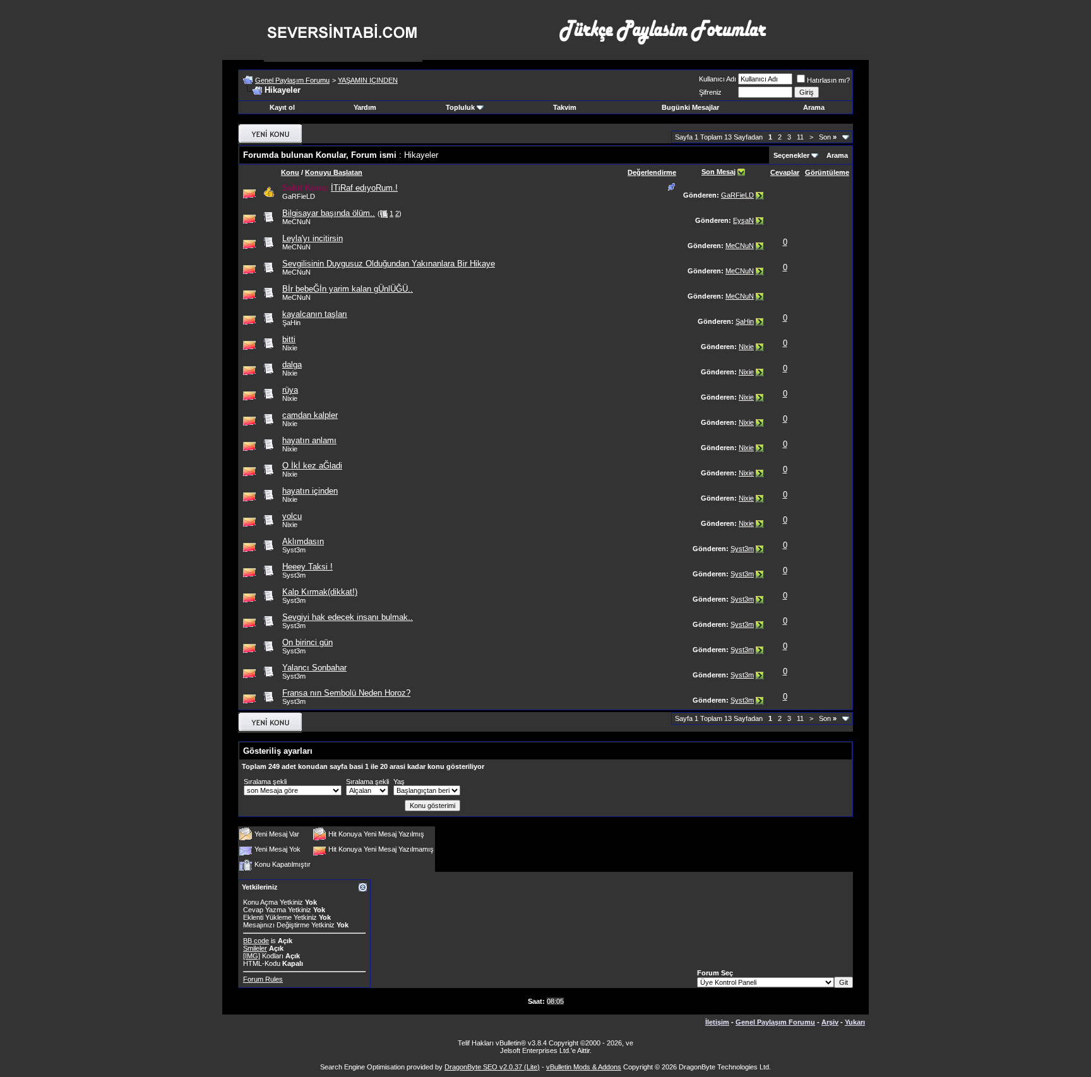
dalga (292, 364)
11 (800, 137)
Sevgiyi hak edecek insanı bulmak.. (347, 617)
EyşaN (743, 220)
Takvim (564, 107)
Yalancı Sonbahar (314, 667)
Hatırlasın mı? (828, 80)
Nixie (746, 346)
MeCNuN (739, 245)
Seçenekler (791, 155)
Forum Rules (263, 979)
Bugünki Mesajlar (690, 107)
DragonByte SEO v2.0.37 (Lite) (492, 1067)
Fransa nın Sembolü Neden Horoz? (346, 693)
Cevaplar (784, 172)
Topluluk (460, 107)
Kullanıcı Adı (717, 79)
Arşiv (829, 1022)
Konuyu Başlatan (333, 172)
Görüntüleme (827, 172)
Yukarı (855, 1022)
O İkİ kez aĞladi (312, 465)
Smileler (255, 948)
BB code (256, 940)
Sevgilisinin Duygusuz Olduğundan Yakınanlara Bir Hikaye (388, 263)
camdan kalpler (310, 415)
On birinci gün (307, 642)
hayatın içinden (310, 491)
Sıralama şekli (265, 781)
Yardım (365, 107)
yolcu (292, 516)
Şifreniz (710, 92)
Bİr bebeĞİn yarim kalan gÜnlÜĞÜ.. (347, 289)
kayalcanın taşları (314, 314)
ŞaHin (745, 321)
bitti (288, 339)
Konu (290, 172)
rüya (290, 390)
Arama (814, 107)
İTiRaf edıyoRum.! (364, 188)
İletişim (717, 1022)
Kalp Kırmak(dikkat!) (319, 592)
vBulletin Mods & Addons (583, 1067)
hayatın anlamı (309, 440)
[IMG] (251, 956)
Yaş (399, 781)
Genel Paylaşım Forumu (292, 80)
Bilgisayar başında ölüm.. (328, 213)
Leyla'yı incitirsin (312, 238)
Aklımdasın (303, 541)
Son (828, 137)
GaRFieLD (737, 195)
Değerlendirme (652, 172)
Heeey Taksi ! (307, 566)
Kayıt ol (282, 107)
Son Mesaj (718, 172)
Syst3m (294, 550)
